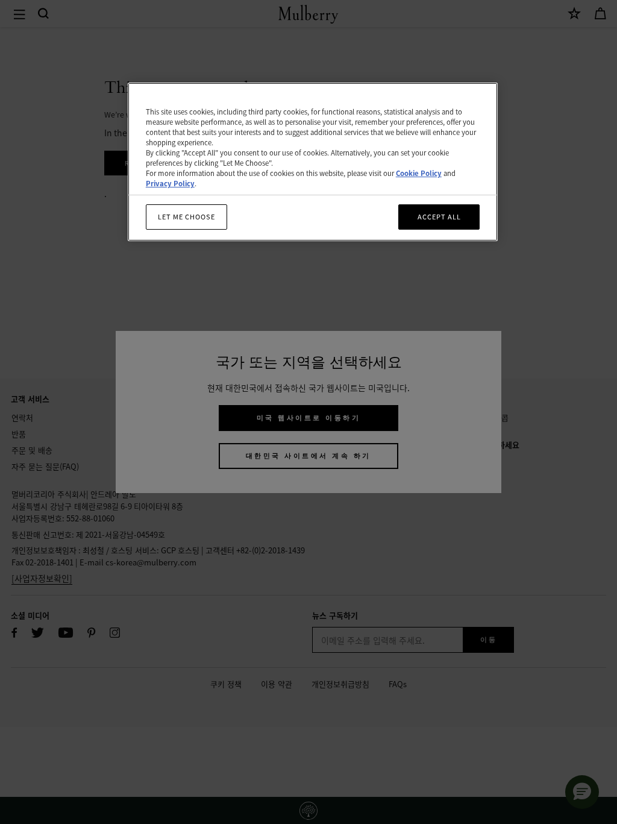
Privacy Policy (170, 183)
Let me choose (186, 216)
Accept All (439, 216)
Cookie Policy (419, 173)
